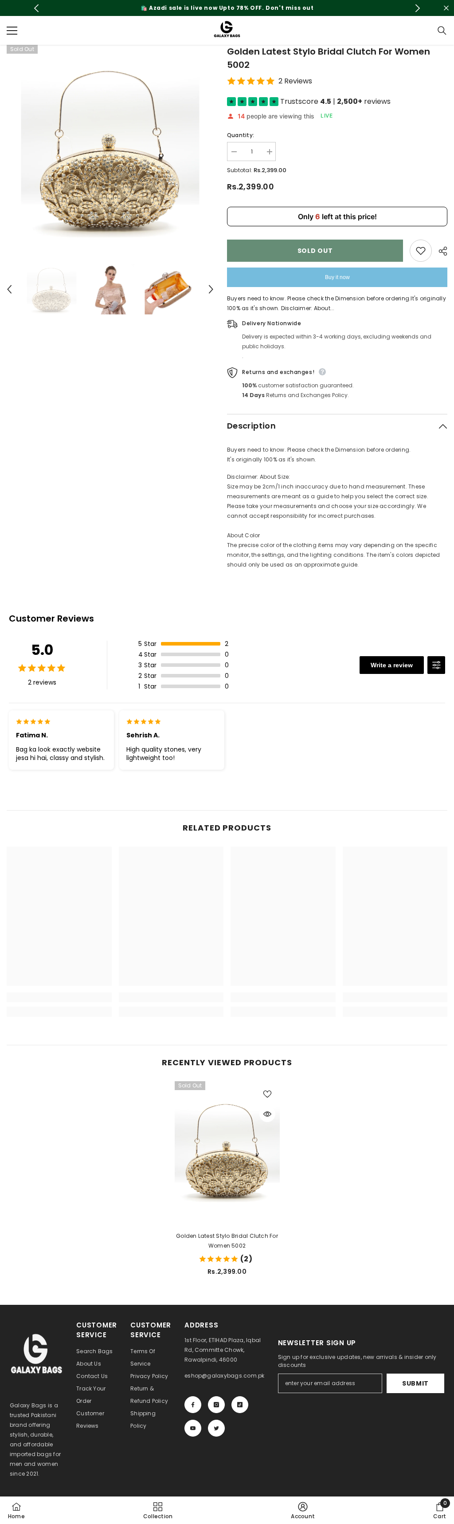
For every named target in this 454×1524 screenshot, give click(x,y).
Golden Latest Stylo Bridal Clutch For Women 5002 (227, 1240)
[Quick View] (267, 1114)
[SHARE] (439, 251)
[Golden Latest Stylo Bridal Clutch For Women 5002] (227, 1149)
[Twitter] (216, 1428)
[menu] (12, 30)
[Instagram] (216, 1404)
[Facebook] (192, 1404)
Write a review (392, 665)
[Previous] (36, 8)
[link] (59, 997)
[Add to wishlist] (421, 251)
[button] (9, 289)
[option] (227, 8)
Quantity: (240, 135)
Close (446, 8)
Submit (415, 1383)
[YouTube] (192, 1428)
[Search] (442, 30)
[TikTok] (239, 1404)
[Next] (417, 8)
